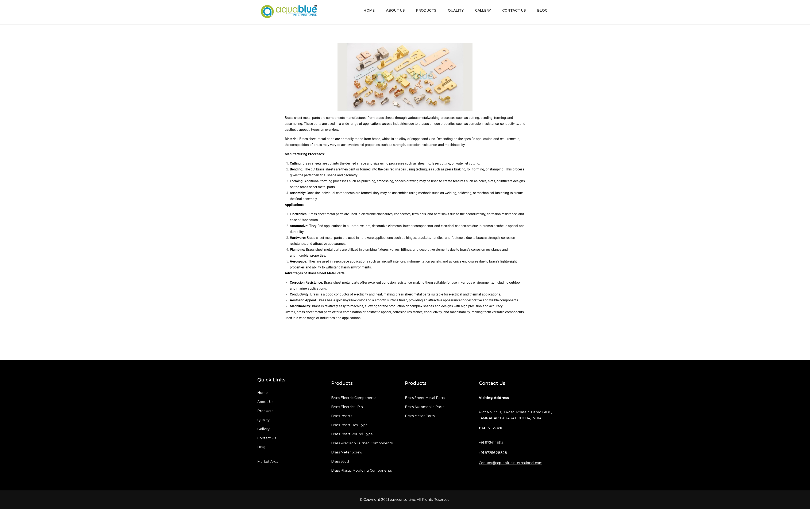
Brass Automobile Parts (424, 407)
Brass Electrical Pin (347, 407)
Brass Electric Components (353, 398)
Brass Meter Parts (420, 416)
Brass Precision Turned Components (362, 443)
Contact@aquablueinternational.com (510, 463)
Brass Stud (340, 461)
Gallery (483, 10)
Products (426, 10)
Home (369, 10)
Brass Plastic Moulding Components (361, 470)
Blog (542, 10)
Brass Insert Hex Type (349, 425)
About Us (395, 10)
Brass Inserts (341, 416)
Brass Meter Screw (346, 452)
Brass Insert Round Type (352, 434)
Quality (456, 10)
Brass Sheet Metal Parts (425, 398)
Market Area (267, 462)
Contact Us (514, 10)
